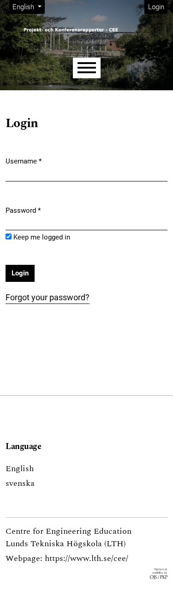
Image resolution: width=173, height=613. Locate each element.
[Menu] (87, 68)
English (20, 468)
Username (24, 161)
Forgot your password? (47, 297)
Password (23, 210)
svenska (20, 483)
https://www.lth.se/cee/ (86, 558)
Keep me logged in (41, 237)
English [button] (28, 6)
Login (156, 7)
